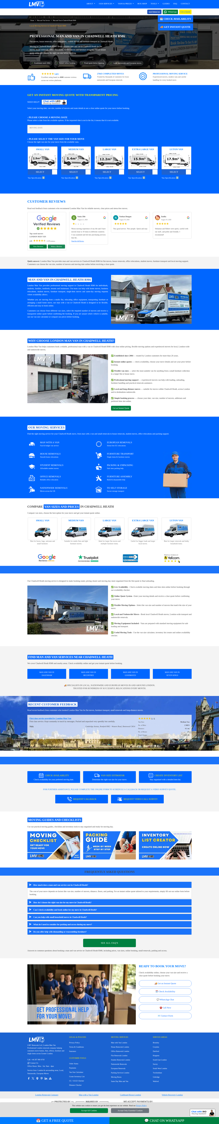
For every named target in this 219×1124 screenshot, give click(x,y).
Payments (72, 1068)
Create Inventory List (77, 1077)
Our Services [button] (106, 4)
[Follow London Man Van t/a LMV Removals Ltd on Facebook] (28, 1078)
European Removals (118, 1068)
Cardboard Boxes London (130, 1095)
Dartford (156, 1051)
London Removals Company (46, 1095)
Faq (175, 4)
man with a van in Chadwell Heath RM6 (94, 347)
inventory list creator (164, 632)
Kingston (156, 1056)
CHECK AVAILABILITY (54, 777)
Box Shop (142, 4)
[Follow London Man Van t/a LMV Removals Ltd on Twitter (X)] (33, 1078)
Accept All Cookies (89, 1110)
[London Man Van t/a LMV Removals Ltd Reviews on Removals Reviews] (130, 558)
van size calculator (41, 317)
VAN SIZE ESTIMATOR (109, 777)
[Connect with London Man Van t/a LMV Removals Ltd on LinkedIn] (46, 1078)
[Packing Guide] (109, 845)
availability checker (122, 590)
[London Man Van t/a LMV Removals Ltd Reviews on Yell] (172, 558)
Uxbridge (156, 1077)
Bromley (156, 1043)
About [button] (90, 4)
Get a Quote (185, 12)
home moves (95, 288)
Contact (185, 4)
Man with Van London (119, 1043)
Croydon (156, 1047)
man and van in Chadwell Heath (83, 46)
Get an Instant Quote (121, 408)
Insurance (72, 1051)
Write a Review (56, 246)
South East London (160, 1060)
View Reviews (38, 246)
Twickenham (157, 1073)
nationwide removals (119, 617)
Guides (166, 4)
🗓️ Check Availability (175, 18)
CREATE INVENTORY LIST (166, 777)
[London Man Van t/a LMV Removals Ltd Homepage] (36, 4)
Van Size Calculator (76, 1072)
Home (32, 20)
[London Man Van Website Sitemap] (50, 1078)
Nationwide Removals (119, 1064)
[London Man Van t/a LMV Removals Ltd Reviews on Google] (47, 558)
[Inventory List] (165, 845)
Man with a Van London (88, 1095)
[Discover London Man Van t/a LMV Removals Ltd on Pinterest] (41, 1078)
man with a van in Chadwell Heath (71, 303)
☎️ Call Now (165, 1008)
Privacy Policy (74, 1043)
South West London (160, 1068)
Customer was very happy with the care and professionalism (55, 718)
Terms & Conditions (76, 1047)
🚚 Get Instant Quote (175, 27)
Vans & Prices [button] (125, 4)
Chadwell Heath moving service (44, 581)
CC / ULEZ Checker (76, 1081)
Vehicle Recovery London (172, 1095)
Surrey (155, 1064)
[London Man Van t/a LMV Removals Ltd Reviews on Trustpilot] (88, 558)
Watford (156, 1081)
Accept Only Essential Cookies (130, 1110)
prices (64, 317)
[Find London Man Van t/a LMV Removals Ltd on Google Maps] (37, 1078)
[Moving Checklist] (53, 845)
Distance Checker (75, 1085)
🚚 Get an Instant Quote (165, 983)
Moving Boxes (116, 1077)
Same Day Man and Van (119, 1081)
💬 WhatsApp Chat (165, 999)
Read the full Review (77, 241)
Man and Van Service (43, 20)
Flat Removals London (119, 1056)
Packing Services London (120, 1073)
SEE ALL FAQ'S (109, 943)
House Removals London (120, 1047)
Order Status (73, 1064)
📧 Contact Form (165, 1016)
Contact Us (32, 1063)
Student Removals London (120, 1060)
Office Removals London (120, 1051)
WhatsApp (172, 12)
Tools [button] (154, 4)
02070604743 (154, 12)
